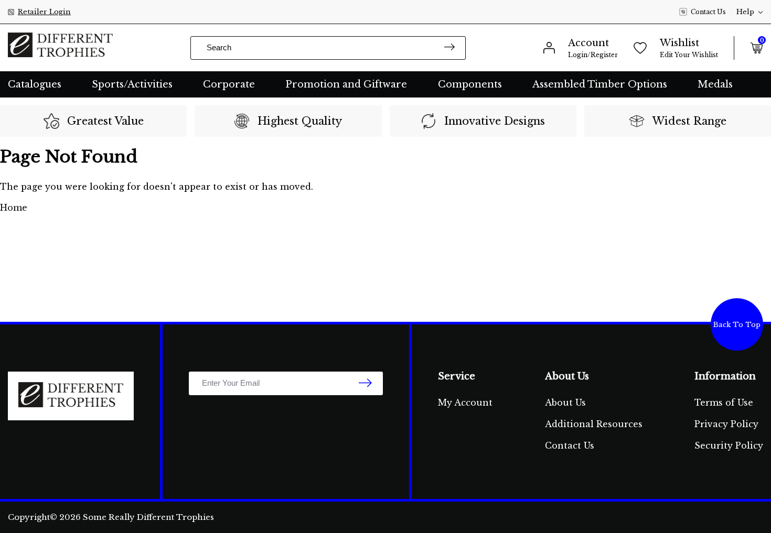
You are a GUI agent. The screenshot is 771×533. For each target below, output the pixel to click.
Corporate (229, 84)
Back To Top (737, 324)
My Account (465, 402)
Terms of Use (723, 402)
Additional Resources (593, 424)
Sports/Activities (132, 84)
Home (13, 207)
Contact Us (708, 12)
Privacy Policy (726, 424)
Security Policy (728, 445)
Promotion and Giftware (346, 84)
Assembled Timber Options (599, 84)
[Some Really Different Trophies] (60, 47)
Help (745, 11)
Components (470, 84)
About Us (565, 402)
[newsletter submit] (365, 383)
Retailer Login (44, 11)
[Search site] (449, 48)
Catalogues (34, 84)
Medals (715, 84)
